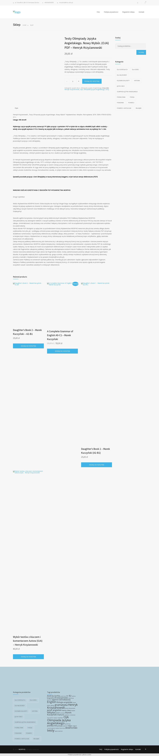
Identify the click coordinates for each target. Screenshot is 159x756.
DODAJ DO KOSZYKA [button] (28, 346)
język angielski (54, 710)
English (51, 702)
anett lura (63, 696)
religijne (74, 726)
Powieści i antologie (124, 108)
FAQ (98, 12)
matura (60, 714)
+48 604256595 (49, 2)
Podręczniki (121, 97)
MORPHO (22, 749)
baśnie (74, 696)
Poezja (132, 97)
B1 (67, 696)
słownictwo (71, 727)
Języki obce (76, 88)
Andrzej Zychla (53, 696)
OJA (81, 89)
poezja (59, 726)
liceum (57, 713)
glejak (52, 705)
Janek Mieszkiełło (70, 708)
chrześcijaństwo (61, 698)
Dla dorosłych (122, 69)
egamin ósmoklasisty (61, 699)
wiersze (60, 731)
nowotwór (60, 718)
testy (107, 89)
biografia (50, 698)
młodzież (72, 715)
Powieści (131, 103)
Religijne (138, 108)
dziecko (49, 700)
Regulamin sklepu (128, 12)
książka (73, 710)
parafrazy (67, 724)
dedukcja (71, 698)
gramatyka (61, 705)
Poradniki (120, 103)
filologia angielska (64, 702)
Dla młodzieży (122, 75)
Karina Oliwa (66, 710)
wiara (56, 731)
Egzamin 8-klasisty (123, 81)
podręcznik (52, 725)
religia (69, 726)
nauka (55, 718)
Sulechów (62, 728)
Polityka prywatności (111, 12)
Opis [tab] (16, 108)
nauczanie (50, 718)
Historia (137, 81)
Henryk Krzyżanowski (71, 89)
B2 (70, 695)
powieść (65, 726)
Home (24, 25)
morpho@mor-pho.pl (66, 2)
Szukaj (141, 52)
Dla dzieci (135, 69)
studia (57, 728)
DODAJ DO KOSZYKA (91, 81)
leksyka (51, 712)
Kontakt (141, 12)
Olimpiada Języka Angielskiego (91, 88)
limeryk (62, 713)
